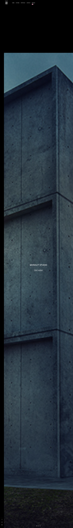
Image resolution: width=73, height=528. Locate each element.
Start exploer (38, 270)
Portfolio (23, 2)
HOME (13, 2)
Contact (28, 2)
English (33, 2)
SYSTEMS (17, 2)
